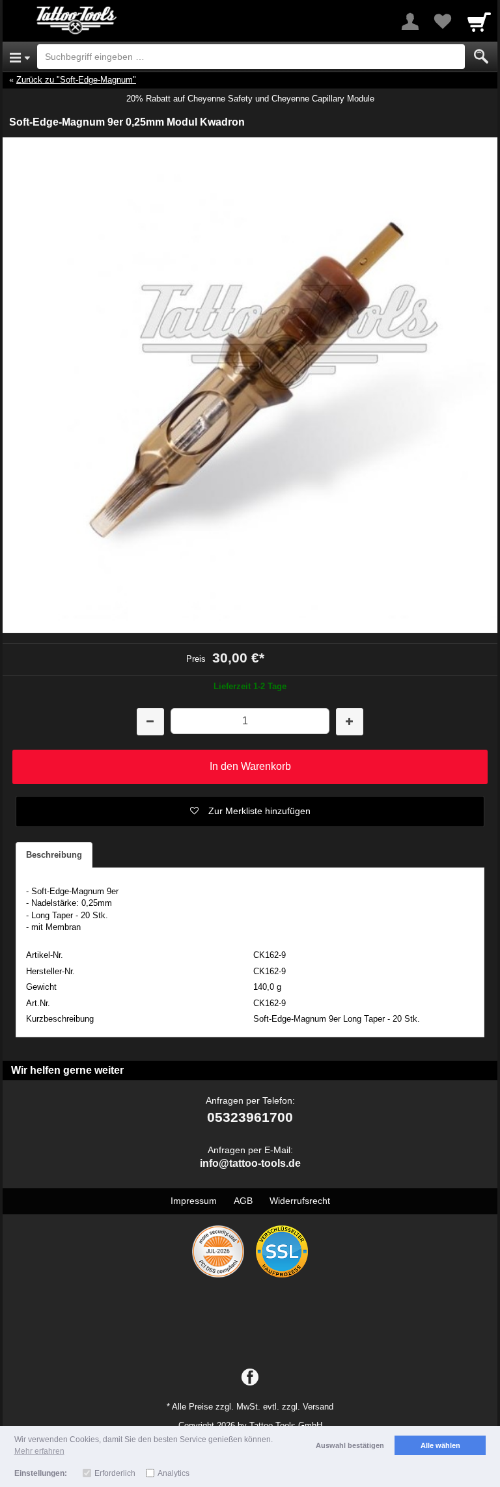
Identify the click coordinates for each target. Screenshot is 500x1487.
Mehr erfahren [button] (39, 1451)
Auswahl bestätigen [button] (350, 1445)
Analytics (173, 1473)
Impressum (194, 1200)
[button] (250, 811)
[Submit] (481, 56)
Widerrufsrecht (300, 1200)
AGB (243, 1200)
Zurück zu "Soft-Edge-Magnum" (76, 80)
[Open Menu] (20, 56)
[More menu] (410, 21)
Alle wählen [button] (440, 1445)
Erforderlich (114, 1473)
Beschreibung (54, 855)
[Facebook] (250, 1378)
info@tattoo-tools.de (250, 1163)
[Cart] (479, 21)
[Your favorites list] (443, 21)
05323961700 (250, 1117)
